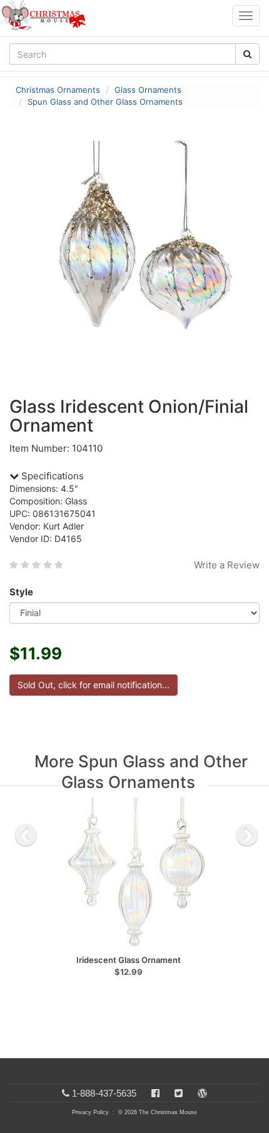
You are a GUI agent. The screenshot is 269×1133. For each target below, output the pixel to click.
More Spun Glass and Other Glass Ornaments (141, 772)
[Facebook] (155, 1093)
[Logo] (47, 15)
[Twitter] (179, 1093)
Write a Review (227, 565)
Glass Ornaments (147, 90)
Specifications (51, 476)
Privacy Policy (90, 1112)
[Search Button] (247, 54)
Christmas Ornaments (58, 90)
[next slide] (247, 835)
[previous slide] (25, 835)
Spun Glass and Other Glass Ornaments (105, 102)
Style (21, 592)
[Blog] (202, 1093)
